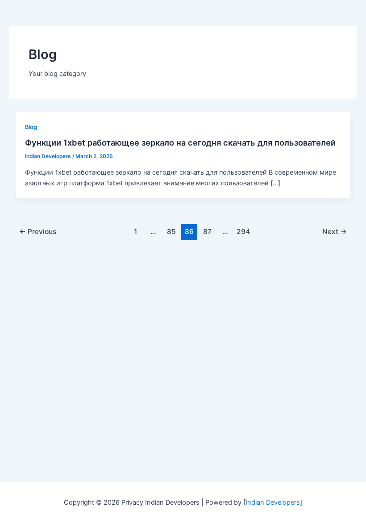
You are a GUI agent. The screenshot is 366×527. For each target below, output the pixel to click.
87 (207, 231)
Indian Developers (272, 502)
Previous (37, 231)
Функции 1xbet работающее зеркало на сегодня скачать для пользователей (180, 142)
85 (171, 231)
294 (243, 231)
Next (334, 231)
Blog (31, 127)
